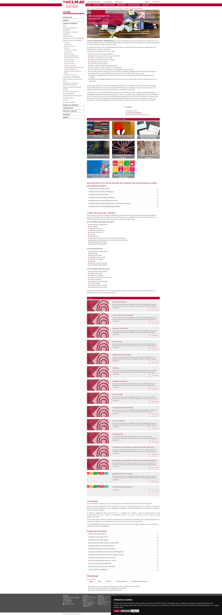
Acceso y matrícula (102, 598)
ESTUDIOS (97, 5)
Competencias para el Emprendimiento (101, 192)
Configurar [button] (135, 611)
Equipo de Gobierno (70, 23)
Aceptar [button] (116, 611)
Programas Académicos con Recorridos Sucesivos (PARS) (71, 56)
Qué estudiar (101, 597)
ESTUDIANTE (107, 2)
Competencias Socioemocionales (98, 189)
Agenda (65, 117)
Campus (66, 20)
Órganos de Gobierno (70, 105)
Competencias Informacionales (98, 194)
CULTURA (145, 5)
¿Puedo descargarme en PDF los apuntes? (101, 549)
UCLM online (101, 600)
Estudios (100, 595)
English (147, 2)
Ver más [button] (154, 309)
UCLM (89, 5)
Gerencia (65, 100)
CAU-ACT (135, 111)
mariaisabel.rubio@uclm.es (134, 113)
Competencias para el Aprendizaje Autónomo (103, 200)
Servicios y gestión (70, 111)
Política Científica (68, 36)
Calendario (100, 603)
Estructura (66, 42)
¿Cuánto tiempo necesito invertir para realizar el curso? (106, 555)
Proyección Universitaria (70, 91)
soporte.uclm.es (69, 604)
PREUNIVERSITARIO (94, 2)
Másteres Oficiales (69, 61)
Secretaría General (68, 98)
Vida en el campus (102, 601)
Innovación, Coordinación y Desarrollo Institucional (71, 84)
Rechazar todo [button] (125, 611)
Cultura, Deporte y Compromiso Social (72, 80)
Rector (65, 25)
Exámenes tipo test (121, 581)
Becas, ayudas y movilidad (104, 602)
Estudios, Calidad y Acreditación (72, 40)
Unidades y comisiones (70, 65)
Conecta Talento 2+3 (69, 59)
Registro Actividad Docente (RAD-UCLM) (72, 72)
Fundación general (87, 605)
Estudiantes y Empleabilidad (71, 77)
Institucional (67, 17)
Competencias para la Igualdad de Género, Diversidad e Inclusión (109, 203)
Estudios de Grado (69, 54)
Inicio (88, 8)
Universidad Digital (68, 93)
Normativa (66, 48)
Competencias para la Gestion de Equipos (101, 197)
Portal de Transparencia (89, 603)
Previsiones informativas (89, 602)
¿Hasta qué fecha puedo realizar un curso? (102, 561)
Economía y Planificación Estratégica (70, 29)
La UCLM (66, 11)
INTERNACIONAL (134, 5)
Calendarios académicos (70, 50)
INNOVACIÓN (121, 5)
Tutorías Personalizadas (70, 75)
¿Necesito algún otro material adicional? (101, 546)
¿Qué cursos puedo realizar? (97, 534)
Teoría (91, 581)
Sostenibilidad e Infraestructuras (72, 95)
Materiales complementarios (139, 581)
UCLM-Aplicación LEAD (106, 100)
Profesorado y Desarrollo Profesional (70, 33)
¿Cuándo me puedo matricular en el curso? (102, 558)
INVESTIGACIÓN (108, 5)
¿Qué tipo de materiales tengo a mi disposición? (103, 543)
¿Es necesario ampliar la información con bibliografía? (105, 552)
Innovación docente (69, 63)
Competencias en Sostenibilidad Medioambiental (104, 206)
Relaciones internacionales (89, 597)
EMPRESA (118, 2)
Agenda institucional (69, 46)
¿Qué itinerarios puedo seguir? (98, 540)
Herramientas (155, 2)
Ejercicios (108, 581)
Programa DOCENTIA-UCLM (71, 69)
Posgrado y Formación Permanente (73, 38)
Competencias (68, 44)
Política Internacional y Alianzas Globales (72, 88)
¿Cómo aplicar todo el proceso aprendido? (102, 566)
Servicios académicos (103, 604)
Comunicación (68, 108)
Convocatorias (68, 52)
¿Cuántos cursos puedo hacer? (98, 537)
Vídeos (99, 581)
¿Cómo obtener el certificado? (97, 569)
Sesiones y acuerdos (69, 102)
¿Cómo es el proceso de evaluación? (99, 563)
